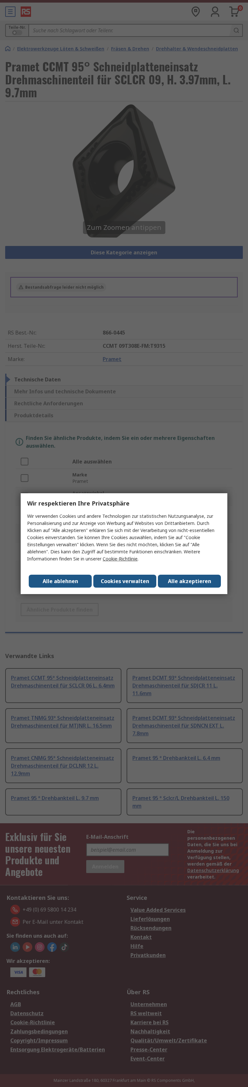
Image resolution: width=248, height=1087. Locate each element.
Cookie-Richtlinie (120, 559)
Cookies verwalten (125, 581)
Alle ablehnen (60, 581)
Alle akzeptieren (189, 581)
